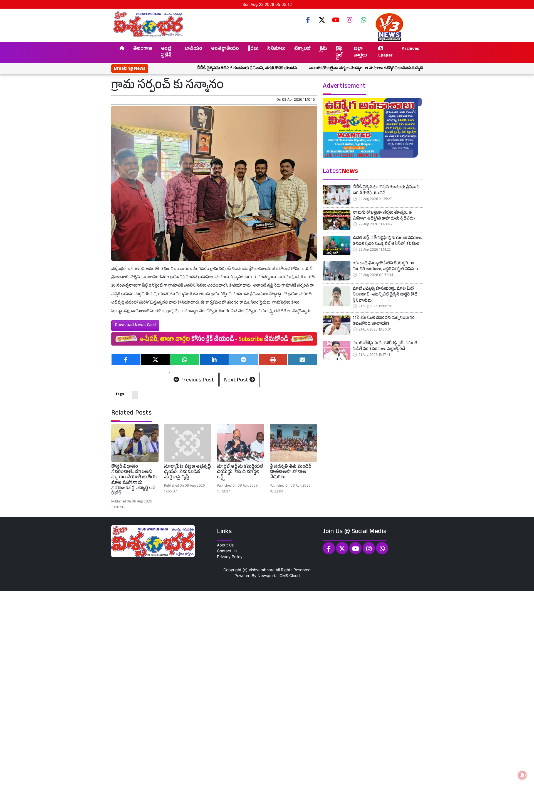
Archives (410, 49)
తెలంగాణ (142, 49)
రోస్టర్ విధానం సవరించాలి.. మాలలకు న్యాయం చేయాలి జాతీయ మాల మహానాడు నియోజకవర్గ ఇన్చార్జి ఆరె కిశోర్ (134, 480)
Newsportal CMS (273, 575)
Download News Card (135, 325)
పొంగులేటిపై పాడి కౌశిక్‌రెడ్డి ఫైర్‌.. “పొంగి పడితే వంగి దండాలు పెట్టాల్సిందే (385, 347)
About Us (225, 545)
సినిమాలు (276, 49)
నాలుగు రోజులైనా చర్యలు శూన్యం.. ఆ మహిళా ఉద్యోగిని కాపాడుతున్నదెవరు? (339, 69)
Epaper (385, 56)
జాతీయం (193, 49)
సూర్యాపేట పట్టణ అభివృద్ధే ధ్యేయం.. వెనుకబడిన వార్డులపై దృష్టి (187, 472)
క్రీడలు (253, 49)
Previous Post (196, 380)
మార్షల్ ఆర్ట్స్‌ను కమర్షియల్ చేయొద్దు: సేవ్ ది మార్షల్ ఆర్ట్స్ (240, 472)
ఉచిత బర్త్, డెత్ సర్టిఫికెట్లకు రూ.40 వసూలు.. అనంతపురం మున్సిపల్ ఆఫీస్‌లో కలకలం (388, 242)
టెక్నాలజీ (302, 49)
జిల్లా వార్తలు (360, 52)
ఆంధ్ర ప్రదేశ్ (166, 52)
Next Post (236, 380)
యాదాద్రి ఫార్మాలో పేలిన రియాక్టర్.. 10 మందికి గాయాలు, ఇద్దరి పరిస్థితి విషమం (385, 267)
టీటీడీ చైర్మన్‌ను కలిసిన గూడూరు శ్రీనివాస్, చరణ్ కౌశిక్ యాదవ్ (215, 69)
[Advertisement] (167, 688)
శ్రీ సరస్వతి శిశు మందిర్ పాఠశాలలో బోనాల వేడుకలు (290, 472)
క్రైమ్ (323, 49)
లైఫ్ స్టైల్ (339, 52)
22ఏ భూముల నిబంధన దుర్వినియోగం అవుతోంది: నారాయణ (384, 321)
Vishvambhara (262, 569)
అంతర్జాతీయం (225, 49)
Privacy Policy (230, 556)
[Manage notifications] (522, 775)
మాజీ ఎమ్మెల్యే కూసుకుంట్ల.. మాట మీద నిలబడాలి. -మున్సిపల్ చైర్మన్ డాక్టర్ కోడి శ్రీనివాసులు (385, 295)
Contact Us (227, 550)
